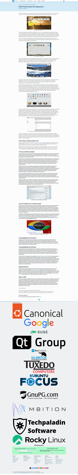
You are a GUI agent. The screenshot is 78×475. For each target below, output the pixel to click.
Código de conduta (48, 460)
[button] (61, 1)
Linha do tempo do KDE (59, 460)
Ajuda (46, 458)
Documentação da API (26, 457)
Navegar (52, 452)
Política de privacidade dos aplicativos (49, 463)
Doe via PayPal (31, 450)
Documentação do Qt (26, 458)
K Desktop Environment (25, 472)
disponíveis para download (37, 142)
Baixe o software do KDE (48, 459)
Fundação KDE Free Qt (59, 459)
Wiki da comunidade (48, 457)
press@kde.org (38, 296)
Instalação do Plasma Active (29, 143)
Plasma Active (40, 32)
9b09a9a (38, 471)
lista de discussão (24, 216)
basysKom (34, 269)
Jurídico (42, 472)
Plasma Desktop (41, 256)
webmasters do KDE (20, 471)
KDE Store (57, 457)
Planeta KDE (36, 459)
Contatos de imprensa (37, 460)
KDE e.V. (57, 458)
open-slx (37, 269)
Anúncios (20, 4)
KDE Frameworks (15, 459)
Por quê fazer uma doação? (30, 448)
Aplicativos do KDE (16, 458)
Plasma (14, 457)
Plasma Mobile (15, 460)
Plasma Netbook (47, 256)
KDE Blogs (35, 458)
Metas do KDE (25, 459)
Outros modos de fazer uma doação (25, 452)
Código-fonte (25, 460)
